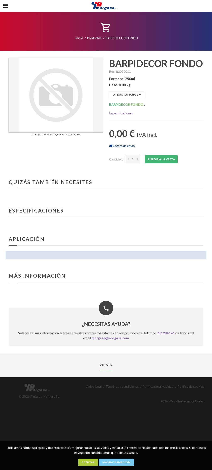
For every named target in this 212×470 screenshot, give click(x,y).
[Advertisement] (106, 440)
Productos (94, 38)
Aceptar (88, 462)
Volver (106, 365)
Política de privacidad (158, 386)
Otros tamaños (125, 94)
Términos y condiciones (122, 386)
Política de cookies (190, 386)
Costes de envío (123, 146)
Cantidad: (116, 159)
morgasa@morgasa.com (110, 338)
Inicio (79, 38)
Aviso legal (94, 386)
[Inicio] (106, 4)
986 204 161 (166, 333)
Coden (199, 401)
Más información (116, 462)
